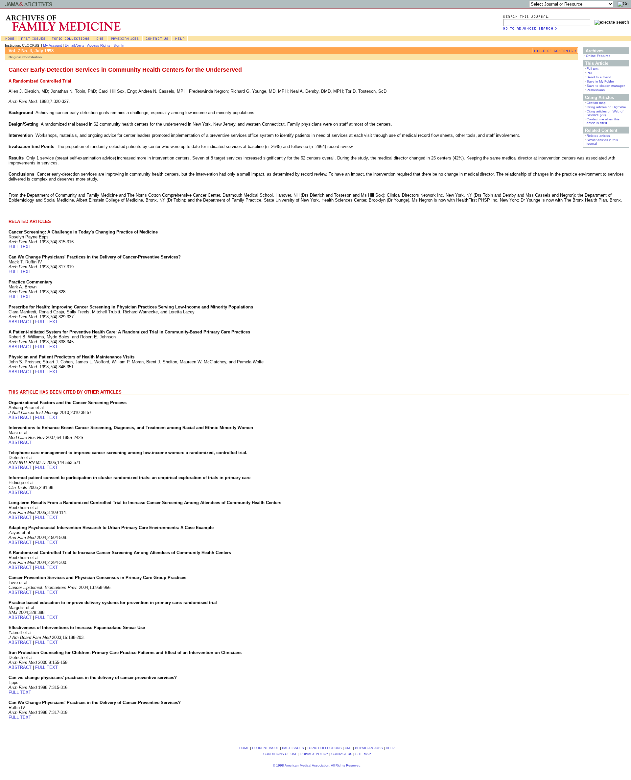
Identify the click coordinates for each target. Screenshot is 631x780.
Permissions (596, 90)
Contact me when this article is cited (603, 121)
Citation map (596, 103)
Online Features (598, 56)
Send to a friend (599, 77)
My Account (52, 45)
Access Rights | (100, 45)
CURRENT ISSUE (265, 748)
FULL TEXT (20, 246)
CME (348, 748)
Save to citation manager (606, 85)
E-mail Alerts (74, 45)
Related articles (598, 135)
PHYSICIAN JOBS (369, 748)
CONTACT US (341, 754)
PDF (590, 73)
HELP (390, 748)
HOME (244, 748)
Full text (592, 68)
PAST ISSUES (293, 748)
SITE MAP (363, 754)
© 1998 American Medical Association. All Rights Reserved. (317, 765)
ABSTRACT (20, 321)
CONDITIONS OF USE (280, 754)
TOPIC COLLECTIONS (324, 748)
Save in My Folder (600, 81)
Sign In (118, 45)
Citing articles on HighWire (606, 107)
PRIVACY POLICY (314, 754)
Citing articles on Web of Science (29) (605, 113)
